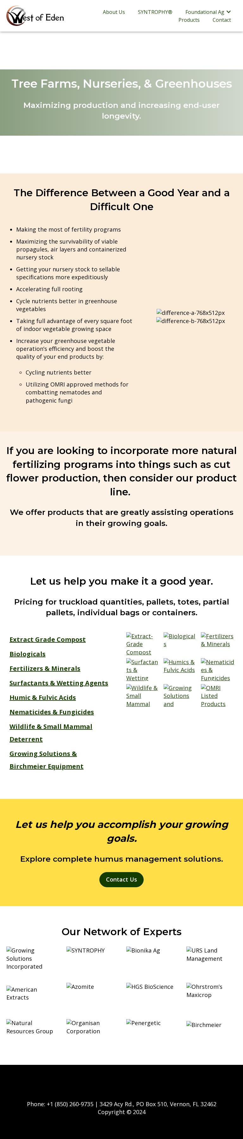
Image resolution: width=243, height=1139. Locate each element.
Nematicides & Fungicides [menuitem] (51, 712)
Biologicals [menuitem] (27, 654)
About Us (114, 12)
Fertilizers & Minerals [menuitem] (44, 668)
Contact (222, 19)
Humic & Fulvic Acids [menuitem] (42, 697)
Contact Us (121, 879)
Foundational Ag (204, 12)
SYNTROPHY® (155, 12)
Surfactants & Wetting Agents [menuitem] (58, 683)
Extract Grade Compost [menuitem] (47, 639)
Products (189, 19)
